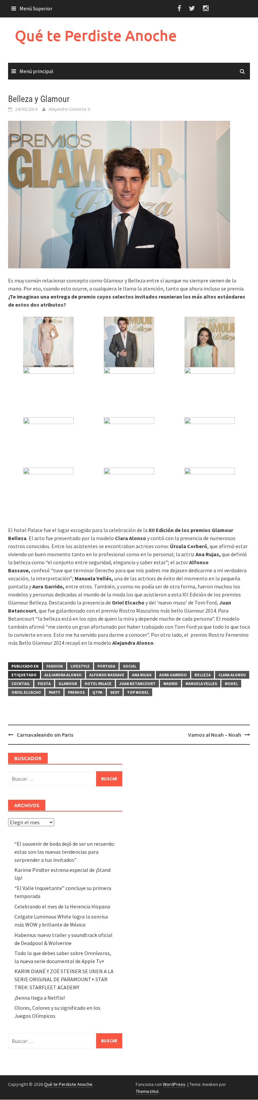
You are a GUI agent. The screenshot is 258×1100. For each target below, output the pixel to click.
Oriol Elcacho (26, 692)
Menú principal (36, 71)
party (54, 692)
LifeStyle (80, 666)
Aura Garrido (173, 674)
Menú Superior (35, 8)
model (231, 683)
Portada (106, 666)
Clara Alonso (232, 674)
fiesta (44, 683)
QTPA (97, 692)
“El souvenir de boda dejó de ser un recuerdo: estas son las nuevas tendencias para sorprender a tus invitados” (64, 851)
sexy (114, 692)
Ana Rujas (142, 674)
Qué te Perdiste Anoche (96, 35)
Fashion (54, 666)
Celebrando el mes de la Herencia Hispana (62, 906)
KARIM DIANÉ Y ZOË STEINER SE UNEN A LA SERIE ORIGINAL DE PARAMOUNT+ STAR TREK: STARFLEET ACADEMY (64, 979)
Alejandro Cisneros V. (70, 109)
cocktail (20, 683)
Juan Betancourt (137, 683)
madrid (170, 683)
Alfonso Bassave (106, 674)
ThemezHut (147, 1091)
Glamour (67, 683)
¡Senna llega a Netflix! (39, 997)
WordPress (174, 1084)
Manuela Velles (201, 683)
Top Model (138, 692)
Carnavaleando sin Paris (45, 734)
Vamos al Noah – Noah (214, 734)
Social (129, 666)
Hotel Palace (98, 683)
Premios (76, 692)
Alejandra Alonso (63, 674)
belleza (203, 674)
